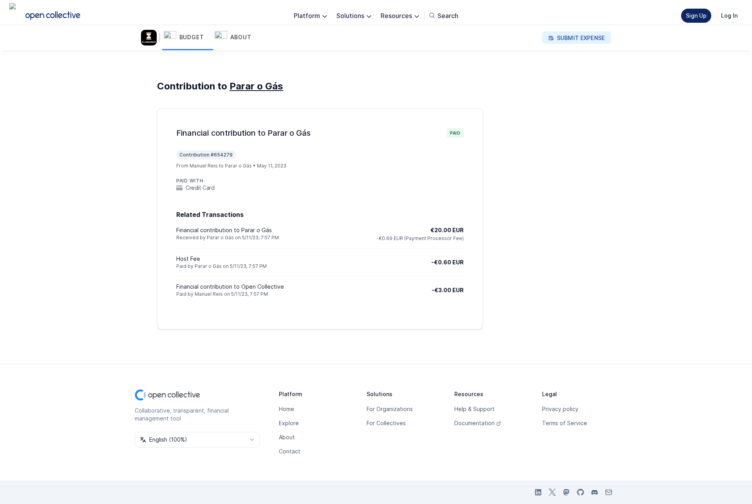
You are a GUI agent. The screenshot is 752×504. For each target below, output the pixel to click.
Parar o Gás (256, 86)
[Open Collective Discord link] (594, 492)
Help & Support (474, 409)
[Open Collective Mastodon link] (566, 492)
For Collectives (386, 423)
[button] (187, 37)
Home (286, 409)
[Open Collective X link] (552, 492)
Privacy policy (560, 409)
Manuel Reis (209, 294)
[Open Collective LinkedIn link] (538, 492)
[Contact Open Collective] (608, 492)
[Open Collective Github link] (580, 492)
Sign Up (696, 15)
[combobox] (197, 440)
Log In (729, 15)
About (287, 437)
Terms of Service (564, 423)
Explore (289, 423)
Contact (289, 451)
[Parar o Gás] (150, 37)
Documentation (474, 423)
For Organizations (390, 409)
